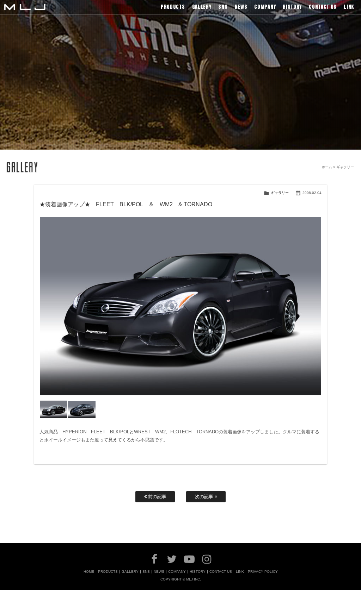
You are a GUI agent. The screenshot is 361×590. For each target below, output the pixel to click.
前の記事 (156, 496)
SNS (146, 571)
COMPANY (177, 571)
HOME (89, 571)
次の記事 (205, 496)
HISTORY (198, 571)
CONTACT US (220, 571)
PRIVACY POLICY (263, 571)
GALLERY (130, 571)
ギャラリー (280, 193)
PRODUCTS (108, 571)
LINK (240, 571)
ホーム (327, 167)
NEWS (159, 571)
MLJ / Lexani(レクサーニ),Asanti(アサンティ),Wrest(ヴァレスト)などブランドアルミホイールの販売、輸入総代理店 (24, 7)
